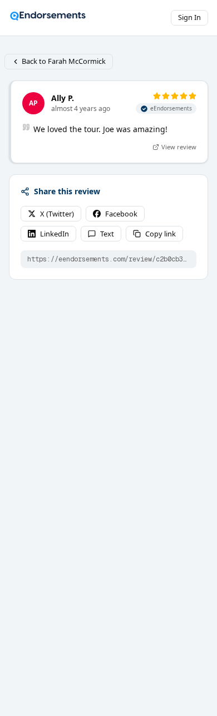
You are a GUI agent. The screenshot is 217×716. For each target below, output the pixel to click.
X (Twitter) (57, 214)
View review (178, 147)
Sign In (189, 17)
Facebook (121, 214)
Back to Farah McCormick (64, 61)
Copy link (160, 234)
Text (107, 234)
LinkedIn (54, 234)
